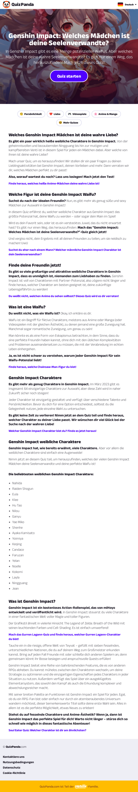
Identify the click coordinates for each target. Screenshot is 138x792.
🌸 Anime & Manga (105, 113)
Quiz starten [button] (69, 76)
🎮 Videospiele (77, 113)
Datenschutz (11, 767)
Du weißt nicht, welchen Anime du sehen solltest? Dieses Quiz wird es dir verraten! (64, 296)
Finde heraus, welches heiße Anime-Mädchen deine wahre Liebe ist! (54, 183)
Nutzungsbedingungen (18, 762)
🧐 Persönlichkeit (31, 113)
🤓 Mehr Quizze (68, 122)
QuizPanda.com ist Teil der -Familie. (69, 786)
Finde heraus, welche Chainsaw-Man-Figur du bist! (42, 366)
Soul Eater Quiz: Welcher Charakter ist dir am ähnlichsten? (47, 730)
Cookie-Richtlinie (14, 772)
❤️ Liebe (54, 113)
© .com (14, 746)
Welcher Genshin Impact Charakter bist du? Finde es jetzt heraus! (52, 430)
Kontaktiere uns (13, 756)
